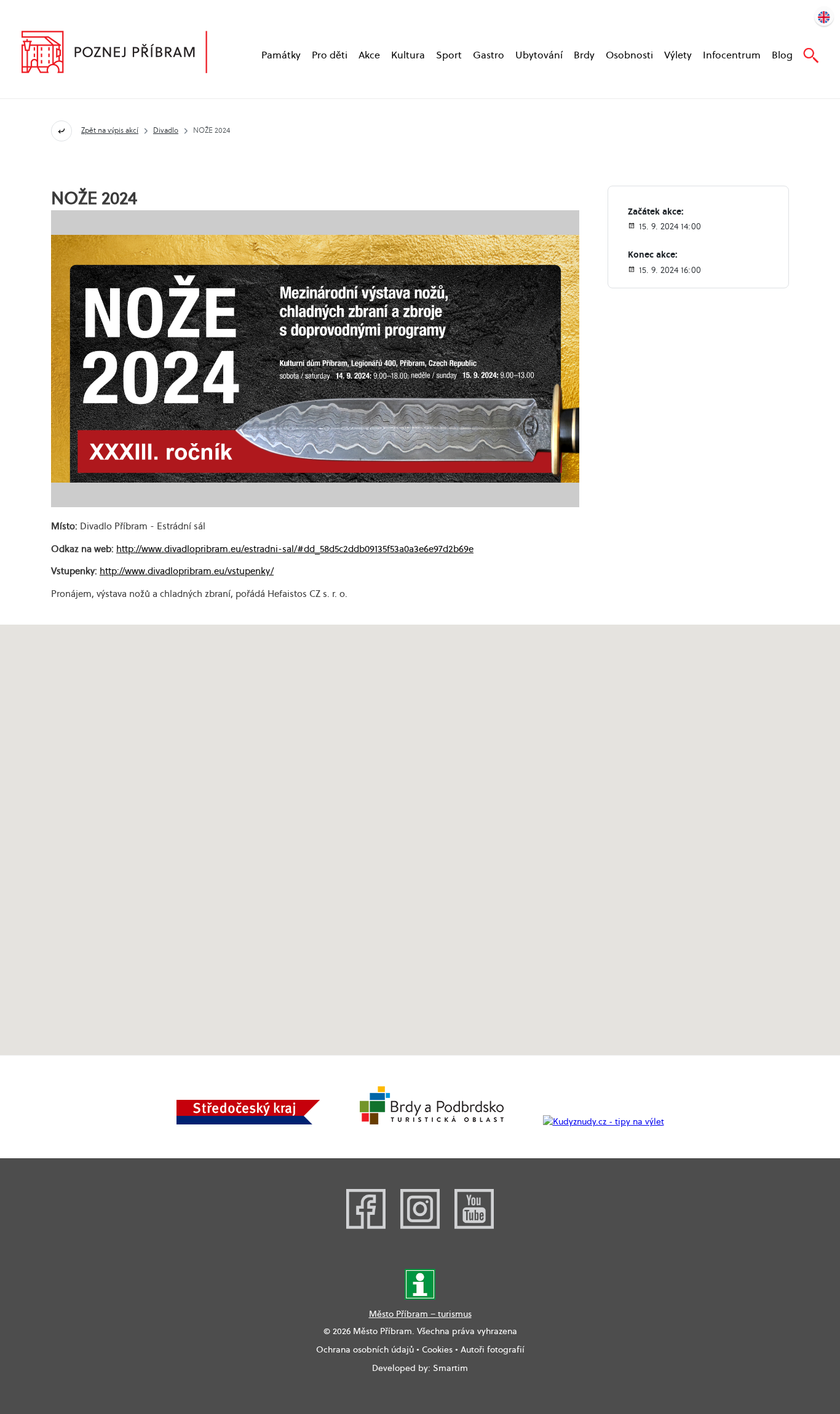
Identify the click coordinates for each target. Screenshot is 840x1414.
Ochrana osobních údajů (365, 1349)
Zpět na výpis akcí (109, 130)
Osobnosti (629, 55)
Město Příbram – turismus (420, 1314)
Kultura (408, 55)
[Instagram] (420, 1226)
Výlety (678, 55)
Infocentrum (732, 55)
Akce (369, 55)
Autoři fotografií (493, 1349)
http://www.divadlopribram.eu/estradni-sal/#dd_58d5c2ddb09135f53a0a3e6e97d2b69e (294, 548)
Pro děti (329, 55)
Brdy (584, 55)
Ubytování (539, 55)
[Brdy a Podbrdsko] (432, 1121)
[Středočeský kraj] (248, 1121)
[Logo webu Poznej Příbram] (126, 53)
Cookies (437, 1349)
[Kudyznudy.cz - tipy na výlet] (603, 1121)
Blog (782, 55)
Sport (449, 55)
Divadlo (165, 130)
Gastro (488, 55)
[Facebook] (366, 1226)
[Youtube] (474, 1226)
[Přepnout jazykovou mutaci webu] (824, 16)
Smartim (450, 1368)
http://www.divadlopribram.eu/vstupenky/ (187, 570)
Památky (281, 55)
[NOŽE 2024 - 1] (315, 358)
